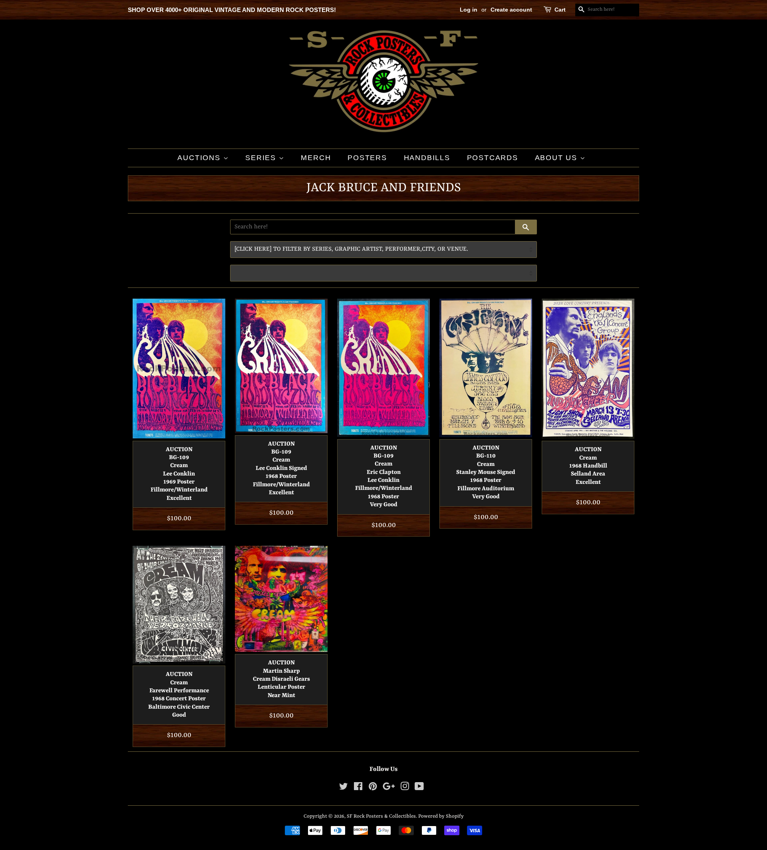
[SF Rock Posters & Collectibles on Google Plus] (389, 788)
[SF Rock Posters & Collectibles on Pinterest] (372, 788)
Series (262, 158)
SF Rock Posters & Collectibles (381, 816)
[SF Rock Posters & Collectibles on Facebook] (358, 788)
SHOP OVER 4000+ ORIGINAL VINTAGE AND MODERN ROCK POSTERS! (232, 9)
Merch (316, 158)
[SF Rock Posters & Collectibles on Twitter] (343, 788)
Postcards (492, 158)
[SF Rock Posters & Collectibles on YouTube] (419, 788)
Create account (511, 9)
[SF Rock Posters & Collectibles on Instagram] (404, 788)
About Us (557, 158)
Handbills (427, 158)
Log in (468, 9)
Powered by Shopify (441, 816)
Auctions (200, 158)
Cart (560, 9)
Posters (367, 158)
